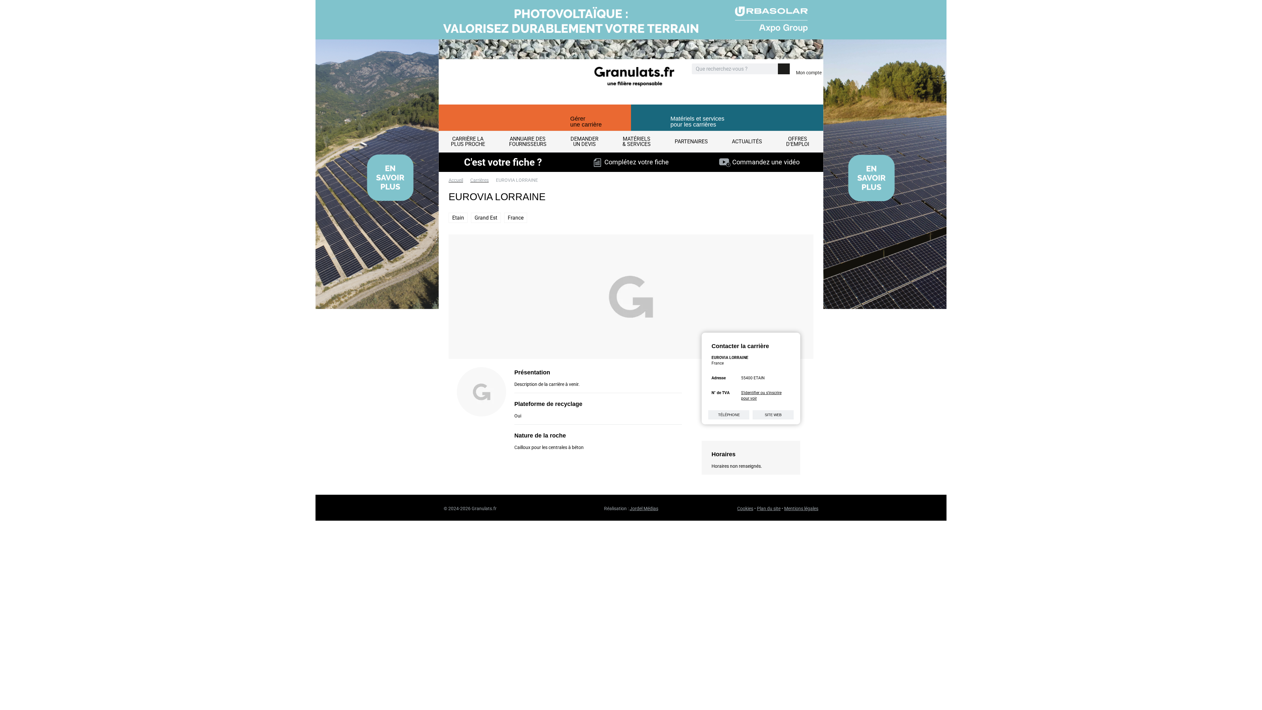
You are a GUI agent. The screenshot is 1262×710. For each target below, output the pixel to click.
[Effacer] (772, 69)
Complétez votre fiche (635, 162)
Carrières (479, 180)
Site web (773, 415)
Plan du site (769, 508)
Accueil (456, 180)
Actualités (747, 141)
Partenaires (691, 141)
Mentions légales (801, 508)
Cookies (745, 508)
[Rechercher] (784, 68)
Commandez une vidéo (765, 162)
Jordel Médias (644, 508)
